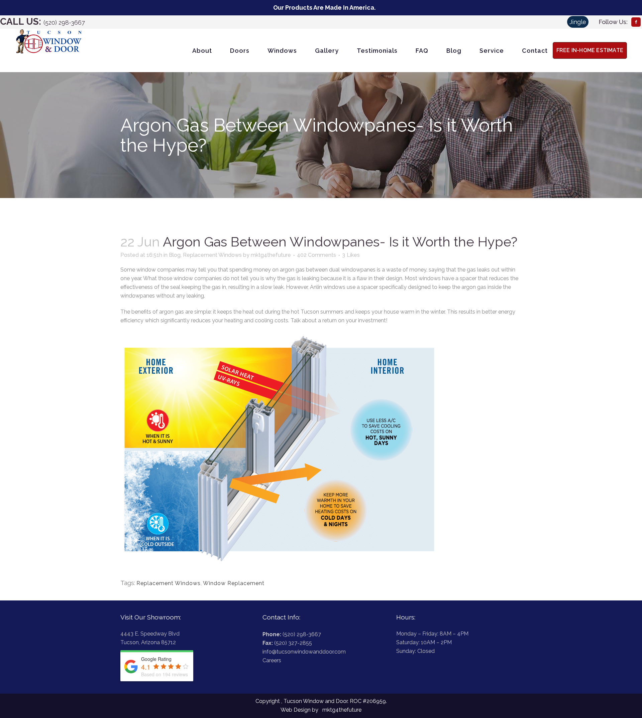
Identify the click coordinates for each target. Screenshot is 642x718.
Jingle (577, 21)
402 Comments (316, 255)
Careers (271, 660)
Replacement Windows (212, 255)
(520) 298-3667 (64, 22)
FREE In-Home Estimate (589, 50)
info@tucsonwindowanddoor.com (304, 652)
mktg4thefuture (271, 255)
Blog (175, 255)
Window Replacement (233, 583)
